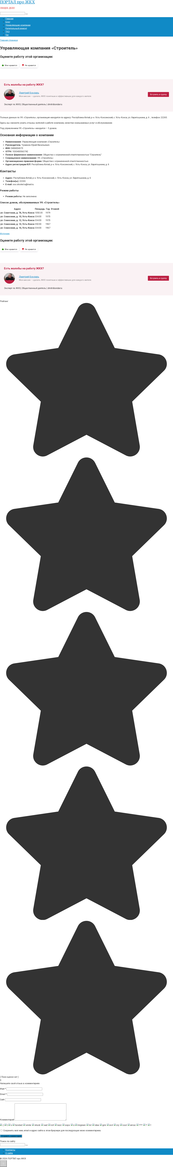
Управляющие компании (17, 25)
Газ (7, 35)
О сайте (9, 1153)
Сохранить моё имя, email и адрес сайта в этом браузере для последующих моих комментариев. (52, 1130)
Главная (9, 18)
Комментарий (7, 1119)
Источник (5, 233)
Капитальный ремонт (16, 28)
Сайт (2, 1099)
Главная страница (9, 40)
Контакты (10, 1150)
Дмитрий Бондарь (29, 92)
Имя (3, 1089)
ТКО (7, 31)
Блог (7, 22)
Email (3, 1094)
